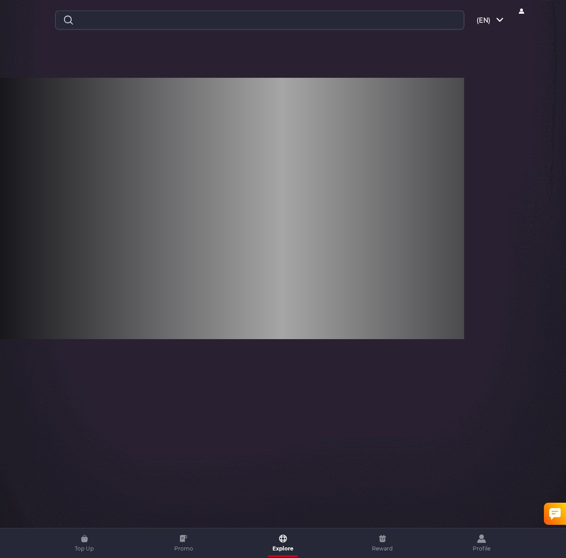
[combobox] (490, 20)
